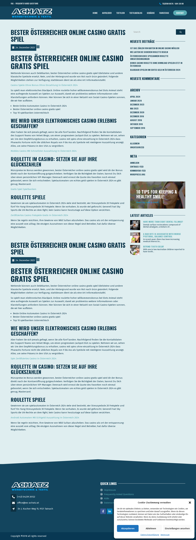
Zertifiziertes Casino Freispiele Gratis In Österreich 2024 (39, 215)
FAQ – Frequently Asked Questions (24, 3)
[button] (189, 502)
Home (95, 12)
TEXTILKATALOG (135, 12)
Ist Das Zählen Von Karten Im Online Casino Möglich (154, 48)
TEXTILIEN (120, 12)
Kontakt (180, 12)
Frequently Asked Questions (119, 494)
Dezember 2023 (137, 104)
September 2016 (137, 127)
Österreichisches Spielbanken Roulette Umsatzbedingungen (149, 57)
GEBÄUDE (151, 12)
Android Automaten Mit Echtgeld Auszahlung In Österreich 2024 (45, 417)
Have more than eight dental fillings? (163, 221)
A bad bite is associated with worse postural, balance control (162, 235)
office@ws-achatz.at (28, 502)
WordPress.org (137, 174)
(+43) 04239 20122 (26, 496)
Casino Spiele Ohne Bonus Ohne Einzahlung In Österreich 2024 (44, 85)
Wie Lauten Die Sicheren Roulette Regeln (149, 52)
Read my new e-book (147, 202)
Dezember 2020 (137, 112)
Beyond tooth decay (153, 246)
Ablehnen (151, 528)
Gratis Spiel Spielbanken (23, 189)
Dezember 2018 (137, 116)
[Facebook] (103, 511)
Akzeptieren (127, 528)
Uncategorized (137, 147)
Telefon (172, 3)
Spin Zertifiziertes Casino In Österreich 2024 (33, 358)
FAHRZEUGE (164, 12)
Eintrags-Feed (136, 166)
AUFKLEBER (107, 12)
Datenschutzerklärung (150, 535)
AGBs (106, 498)
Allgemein (134, 143)
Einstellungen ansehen (177, 528)
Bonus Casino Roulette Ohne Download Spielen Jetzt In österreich (156, 64)
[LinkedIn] (110, 511)
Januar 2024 (136, 100)
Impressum (165, 535)
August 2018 (136, 120)
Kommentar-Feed (138, 170)
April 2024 (135, 96)
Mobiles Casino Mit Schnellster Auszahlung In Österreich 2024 (44, 151)
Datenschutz (111, 502)
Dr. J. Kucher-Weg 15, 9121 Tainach (35, 508)
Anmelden (134, 162)
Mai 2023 (134, 108)
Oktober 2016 (136, 124)
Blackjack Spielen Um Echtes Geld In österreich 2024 (155, 69)
